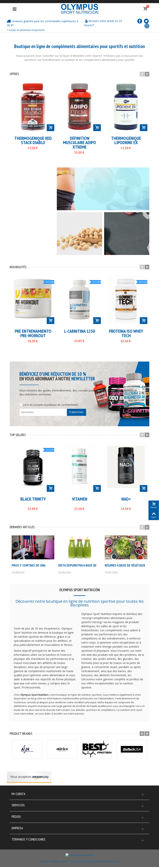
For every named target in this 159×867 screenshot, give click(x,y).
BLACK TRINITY (33, 499)
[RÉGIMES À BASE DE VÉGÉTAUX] (126, 547)
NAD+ (126, 499)
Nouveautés (18, 267)
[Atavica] (62, 749)
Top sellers (18, 435)
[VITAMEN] (79, 467)
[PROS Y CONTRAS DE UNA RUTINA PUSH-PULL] (33, 547)
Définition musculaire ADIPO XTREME (79, 142)
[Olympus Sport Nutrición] (79, 8)
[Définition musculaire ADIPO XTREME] (79, 106)
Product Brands (21, 733)
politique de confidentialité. (63, 404)
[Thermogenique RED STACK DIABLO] (33, 106)
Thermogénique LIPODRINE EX (126, 140)
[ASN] (27, 749)
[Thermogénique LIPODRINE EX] (126, 106)
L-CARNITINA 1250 (79, 331)
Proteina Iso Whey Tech (126, 333)
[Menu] (14, 9)
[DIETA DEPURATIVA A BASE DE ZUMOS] (79, 547)
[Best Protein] (97, 749)
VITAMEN (79, 499)
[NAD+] (126, 467)
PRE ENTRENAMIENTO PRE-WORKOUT (33, 333)
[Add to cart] (50, 127)
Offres (14, 74)
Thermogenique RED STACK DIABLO (33, 140)
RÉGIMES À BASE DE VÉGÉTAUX (125, 565)
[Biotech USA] (132, 749)
